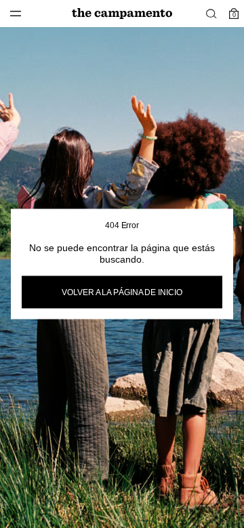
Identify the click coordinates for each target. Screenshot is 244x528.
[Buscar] (211, 13)
